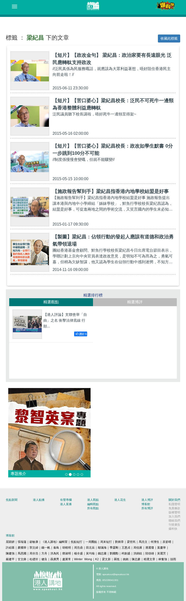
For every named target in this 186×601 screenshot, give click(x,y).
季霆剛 (114, 547)
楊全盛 (78, 553)
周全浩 (34, 553)
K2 (97, 559)
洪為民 (54, 553)
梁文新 (106, 559)
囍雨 (173, 559)
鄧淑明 (66, 553)
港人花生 (120, 500)
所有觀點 (93, 508)
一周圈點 (91, 542)
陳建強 (10, 553)
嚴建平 (10, 559)
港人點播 (39, 500)
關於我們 (174, 500)
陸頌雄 (149, 553)
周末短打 (106, 542)
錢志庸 (102, 553)
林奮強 (162, 559)
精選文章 (149, 559)
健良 (44, 559)
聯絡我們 (174, 520)
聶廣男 (54, 559)
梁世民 (131, 542)
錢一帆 (45, 547)
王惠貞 (126, 547)
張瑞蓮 (22, 542)
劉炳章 (119, 542)
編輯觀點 (93, 504)
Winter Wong (83, 559)
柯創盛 (126, 553)
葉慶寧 (161, 547)
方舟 (44, 553)
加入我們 (174, 516)
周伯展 (137, 547)
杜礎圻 (34, 559)
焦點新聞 (11, 500)
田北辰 (90, 547)
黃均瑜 (90, 553)
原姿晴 (167, 542)
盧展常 (66, 559)
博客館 (145, 504)
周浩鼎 (78, 547)
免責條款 (174, 508)
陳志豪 (136, 559)
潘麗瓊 (149, 547)
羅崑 (117, 559)
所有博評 (147, 508)
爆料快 (173, 528)
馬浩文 (143, 542)
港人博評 (147, 500)
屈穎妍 (10, 542)
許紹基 (10, 547)
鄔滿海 (102, 547)
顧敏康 (34, 542)
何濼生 (155, 542)
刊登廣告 (174, 524)
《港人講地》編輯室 (54, 542)
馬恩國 (22, 553)
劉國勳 (114, 553)
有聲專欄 (66, 500)
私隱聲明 (174, 504)
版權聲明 (174, 512)
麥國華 (22, 547)
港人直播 (66, 504)
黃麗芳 (161, 553)
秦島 (56, 547)
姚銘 (126, 559)
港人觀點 (93, 500)
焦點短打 (76, 542)
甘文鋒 (22, 559)
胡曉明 (66, 547)
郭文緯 (34, 547)
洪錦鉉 (137, 553)
